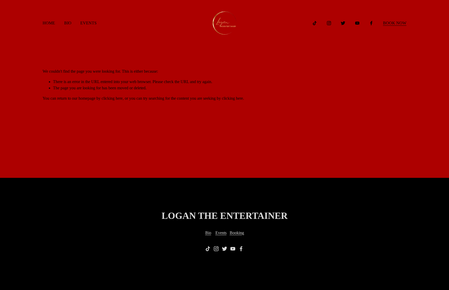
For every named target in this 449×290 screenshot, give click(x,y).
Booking (237, 233)
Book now (394, 23)
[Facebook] (371, 23)
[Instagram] (329, 23)
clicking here (112, 98)
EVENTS (88, 23)
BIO (67, 23)
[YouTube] (357, 23)
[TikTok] (314, 23)
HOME (49, 23)
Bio (208, 233)
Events (221, 233)
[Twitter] (343, 23)
